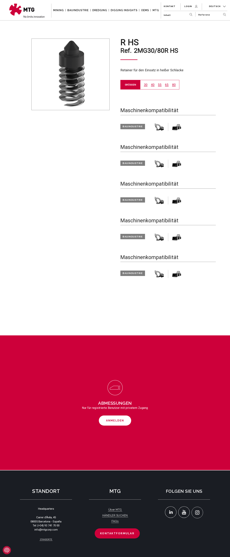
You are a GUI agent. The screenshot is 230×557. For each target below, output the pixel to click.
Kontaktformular (117, 533)
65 (167, 84)
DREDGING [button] (99, 10)
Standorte (46, 539)
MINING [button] (58, 10)
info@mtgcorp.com (46, 529)
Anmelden (115, 420)
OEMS (145, 10)
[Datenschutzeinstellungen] (7, 550)
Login (188, 6)
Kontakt (169, 6)
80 (174, 84)
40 (153, 84)
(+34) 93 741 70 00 (48, 525)
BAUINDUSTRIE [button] (78, 10)
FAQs (115, 521)
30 (146, 84)
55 (160, 84)
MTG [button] (156, 10)
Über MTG (115, 509)
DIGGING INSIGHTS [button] (124, 10)
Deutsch (215, 6)
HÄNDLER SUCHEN (115, 515)
